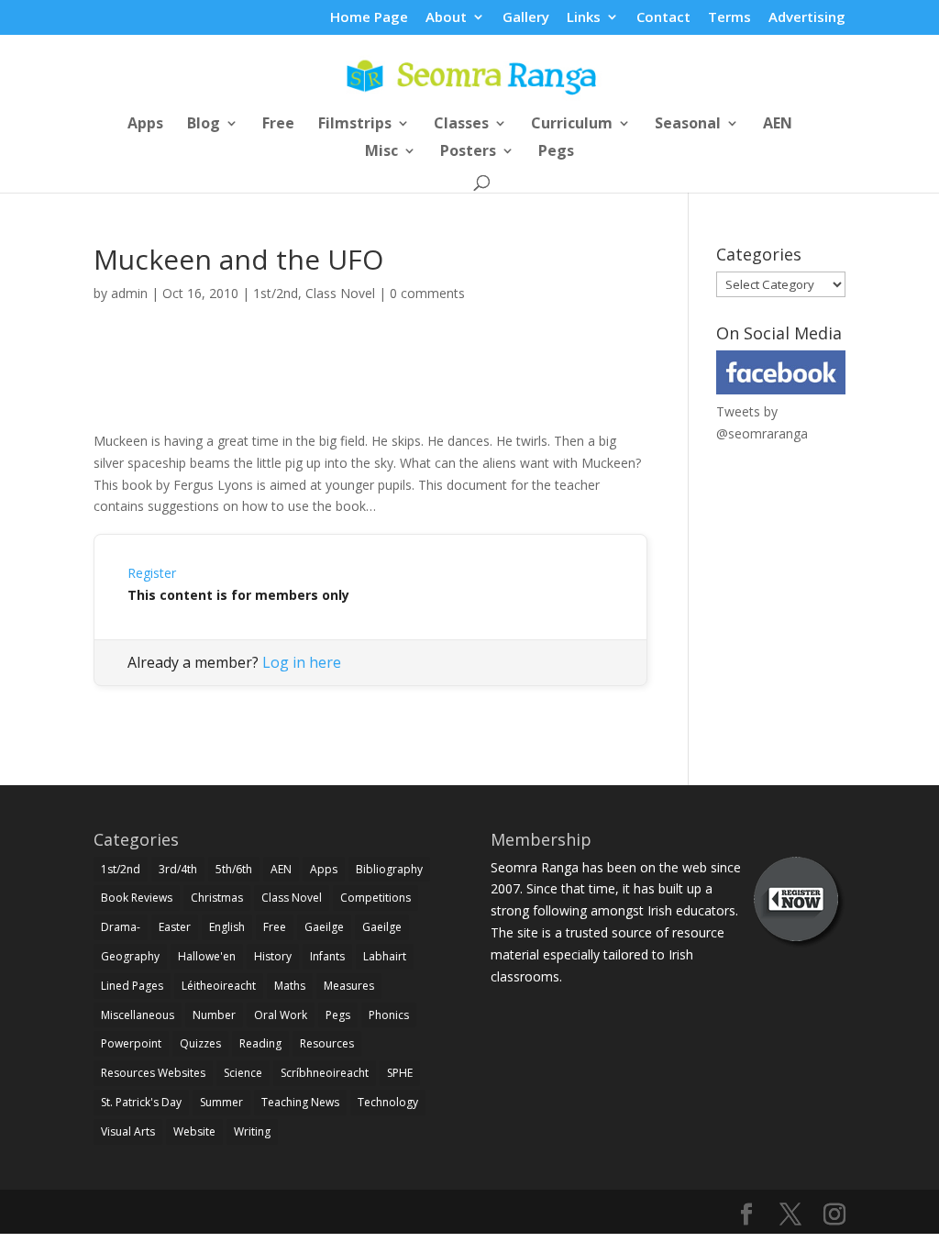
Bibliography (389, 869)
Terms (729, 18)
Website (194, 1131)
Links (584, 18)
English (227, 927)
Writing (252, 1131)
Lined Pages (132, 985)
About (446, 18)
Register (151, 573)
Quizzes (200, 1043)
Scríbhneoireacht (325, 1073)
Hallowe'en (207, 956)
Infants (327, 956)
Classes (461, 124)
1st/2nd (275, 293)
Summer (221, 1102)
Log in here (301, 662)
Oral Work (280, 1015)
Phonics (389, 1015)
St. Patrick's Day (141, 1102)
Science (243, 1073)
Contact (663, 18)
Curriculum (572, 124)
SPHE (400, 1073)
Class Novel (340, 293)
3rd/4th (178, 869)
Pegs (556, 152)
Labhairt (384, 956)
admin (129, 293)
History (273, 956)
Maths (289, 985)
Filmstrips (355, 124)
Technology (388, 1102)
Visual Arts (128, 1131)
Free (278, 124)
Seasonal (688, 124)
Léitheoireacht (219, 985)
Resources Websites (153, 1073)
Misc (381, 152)
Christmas (217, 897)
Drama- (120, 927)
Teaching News (300, 1102)
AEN (777, 124)
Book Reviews (136, 897)
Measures (349, 985)
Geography (130, 956)
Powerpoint (131, 1043)
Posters (468, 152)
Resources (327, 1043)
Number (214, 1015)
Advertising (806, 18)
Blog (203, 124)
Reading (260, 1043)
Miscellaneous (137, 1015)
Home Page (369, 18)
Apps (145, 124)
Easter (175, 927)
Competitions (375, 897)
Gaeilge (324, 927)
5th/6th (233, 869)
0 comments (427, 293)
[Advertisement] (370, 387)
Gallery (526, 18)
